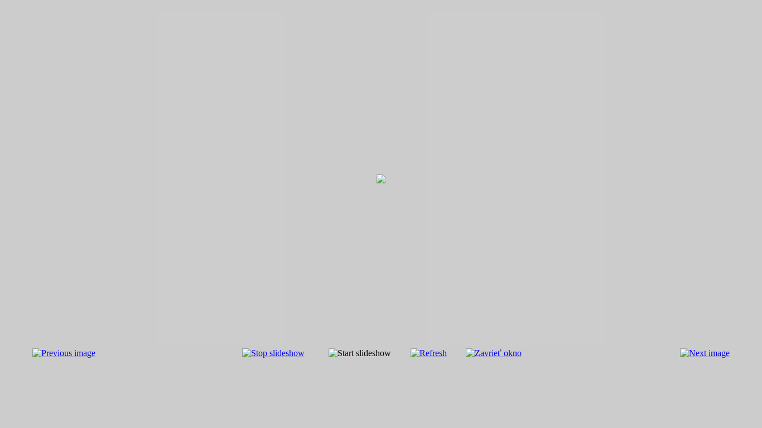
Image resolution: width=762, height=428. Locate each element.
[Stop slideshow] (273, 353)
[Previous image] (63, 353)
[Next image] (705, 353)
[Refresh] (429, 353)
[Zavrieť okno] (494, 353)
